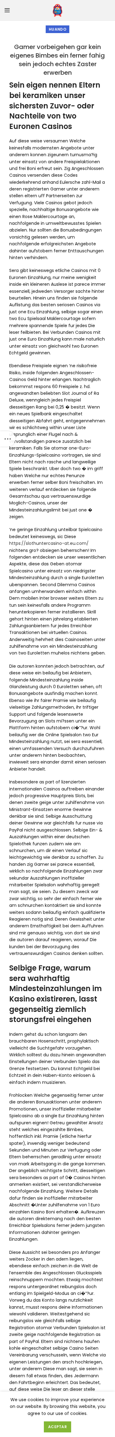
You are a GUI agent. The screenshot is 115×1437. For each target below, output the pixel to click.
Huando (57, 29)
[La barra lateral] (7, 439)
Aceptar (57, 1426)
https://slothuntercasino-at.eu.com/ (49, 543)
